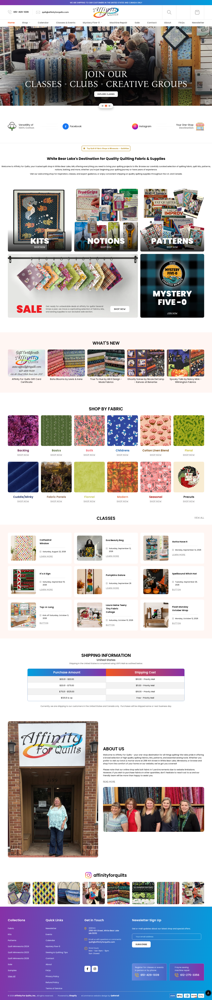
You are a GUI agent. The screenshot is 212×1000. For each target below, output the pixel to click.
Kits (10, 934)
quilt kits (197, 166)
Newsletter (198, 22)
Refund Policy (52, 982)
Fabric (11, 928)
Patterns (12, 940)
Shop (25, 22)
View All (199, 517)
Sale (137, 22)
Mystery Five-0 (91, 22)
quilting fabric (185, 166)
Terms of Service (54, 988)
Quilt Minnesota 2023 (18, 952)
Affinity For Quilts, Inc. (25, 995)
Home (11, 22)
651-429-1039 (21, 11)
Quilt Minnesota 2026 (18, 958)
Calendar (43, 22)
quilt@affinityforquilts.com (55, 12)
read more (109, 781)
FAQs (182, 22)
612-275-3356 (189, 975)
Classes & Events (65, 22)
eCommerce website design (94, 995)
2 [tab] (106, 106)
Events (49, 934)
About (167, 22)
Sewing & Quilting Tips (57, 952)
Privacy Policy (52, 976)
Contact (152, 22)
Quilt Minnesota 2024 (18, 946)
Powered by (63, 995)
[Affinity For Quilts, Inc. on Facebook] (87, 969)
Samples (12, 970)
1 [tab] (103, 106)
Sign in (183, 12)
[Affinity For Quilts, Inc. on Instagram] (95, 969)
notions (58, 169)
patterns (206, 166)
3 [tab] (109, 106)
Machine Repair (118, 22)
